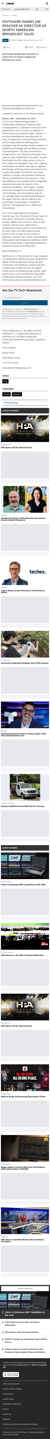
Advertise (6, 1419)
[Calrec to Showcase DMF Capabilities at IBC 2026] (25, 1305)
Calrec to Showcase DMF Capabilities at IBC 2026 (25, 1313)
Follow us (31, 47)
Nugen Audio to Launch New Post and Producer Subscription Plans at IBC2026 (25, 1350)
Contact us (7, 1414)
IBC (37, 9)
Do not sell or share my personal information (20, 1424)
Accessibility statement (12, 1404)
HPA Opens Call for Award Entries (21, 1332)
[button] (2, 3)
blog (5, 381)
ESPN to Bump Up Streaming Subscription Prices (26, 1340)
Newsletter (43, 47)
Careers (6, 1409)
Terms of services (30, 309)
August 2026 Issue (22, 9)
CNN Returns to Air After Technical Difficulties (22, 1323)
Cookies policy (8, 1399)
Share (8, 47)
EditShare (7, 121)
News (5, 40)
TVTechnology (17, 40)
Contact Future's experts (12, 1389)
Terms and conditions (11, 1384)
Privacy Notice (33, 311)
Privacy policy (8, 1394)
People (14, 15)
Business (6, 15)
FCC (46, 9)
